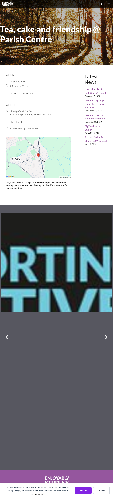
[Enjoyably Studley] (7, 4)
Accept (83, 490)
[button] (101, 4)
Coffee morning (17, 128)
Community (32, 128)
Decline (101, 490)
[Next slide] (106, 337)
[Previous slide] (7, 337)
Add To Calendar (22, 94)
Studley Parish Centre (21, 111)
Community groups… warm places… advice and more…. (95, 104)
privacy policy (37, 494)
